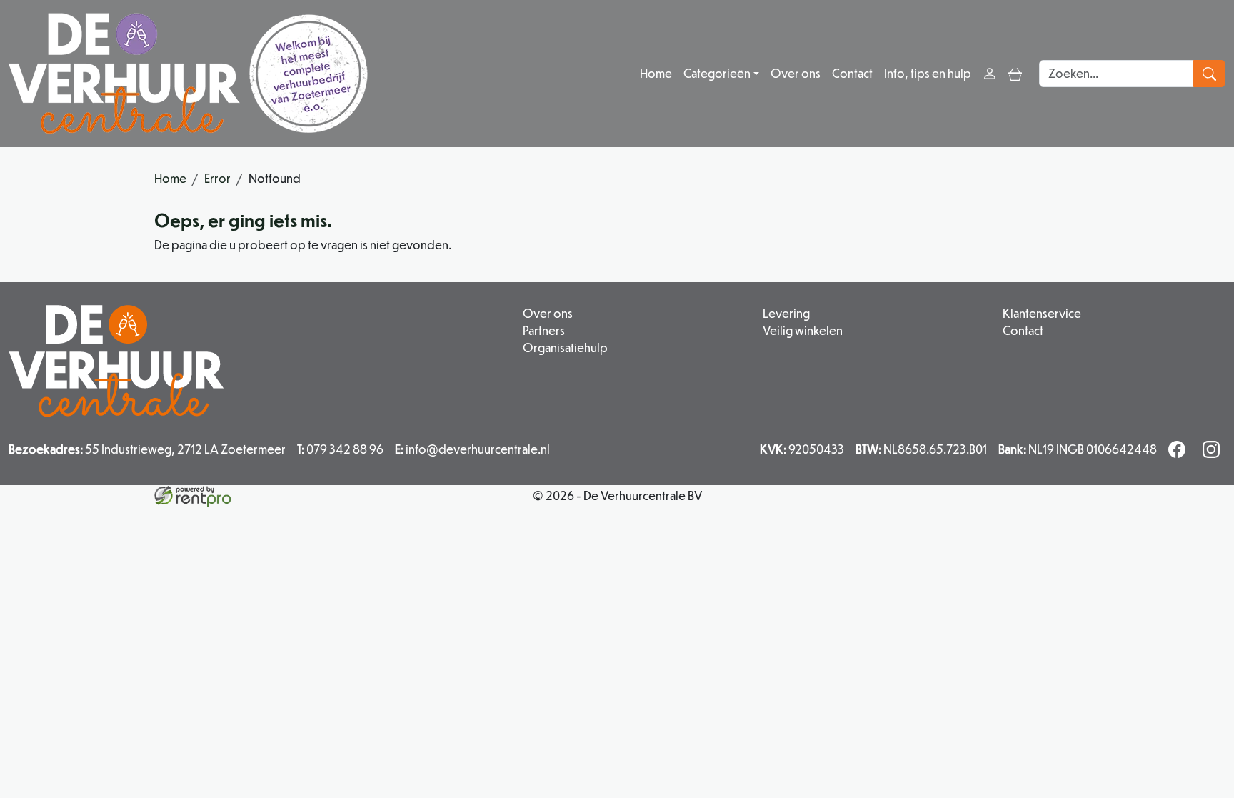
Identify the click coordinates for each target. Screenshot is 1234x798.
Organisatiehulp (565, 347)
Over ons (796, 73)
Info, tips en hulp (927, 73)
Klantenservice (1042, 313)
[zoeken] (1209, 73)
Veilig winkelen (803, 330)
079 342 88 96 (340, 449)
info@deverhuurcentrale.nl (472, 449)
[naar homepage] (188, 73)
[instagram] (1214, 453)
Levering (786, 313)
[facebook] (1179, 453)
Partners (544, 330)
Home (656, 73)
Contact (852, 73)
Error (217, 178)
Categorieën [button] (717, 73)
